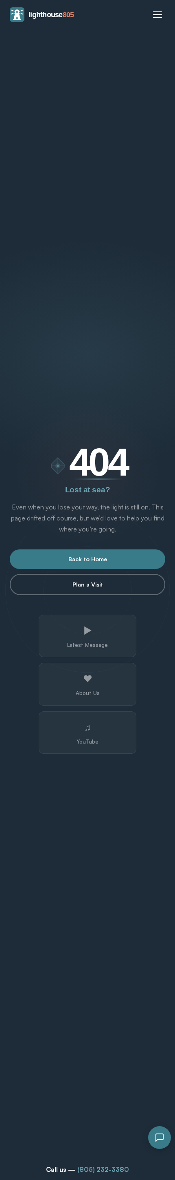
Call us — (87, 1169)
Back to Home (87, 559)
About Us (88, 684)
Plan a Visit (87, 584)
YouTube (87, 733)
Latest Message (87, 636)
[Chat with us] (159, 1137)
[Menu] (157, 14)
